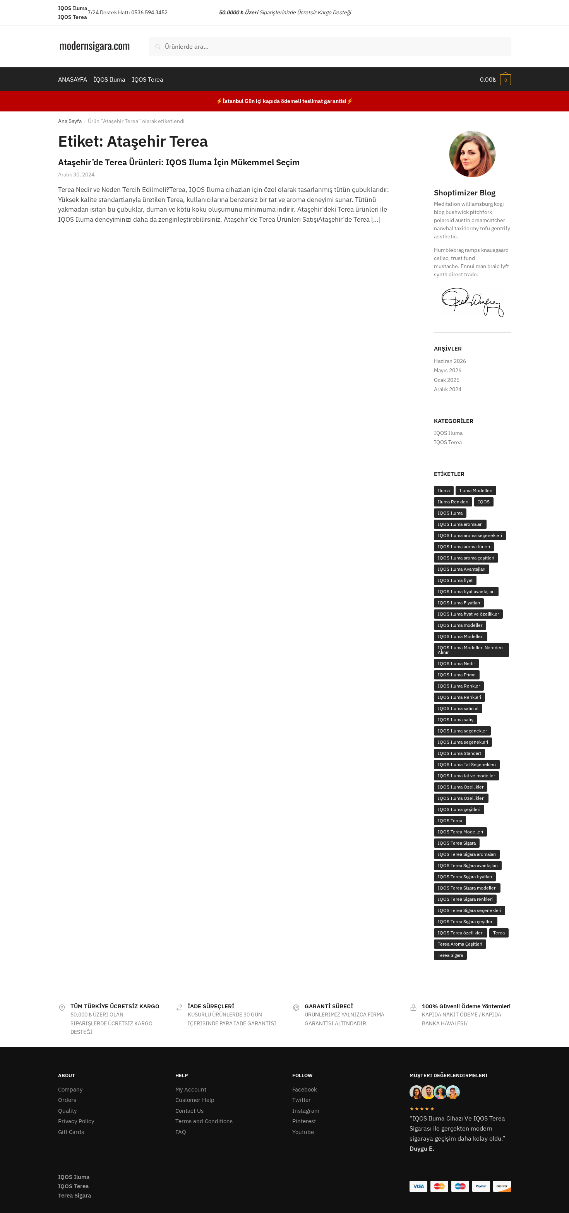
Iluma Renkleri (453, 502)
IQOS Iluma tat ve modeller (466, 775)
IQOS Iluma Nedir (456, 663)
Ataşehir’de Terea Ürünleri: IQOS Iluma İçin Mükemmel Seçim (179, 162)
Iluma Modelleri (475, 490)
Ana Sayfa (70, 121)
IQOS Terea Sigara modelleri (467, 888)
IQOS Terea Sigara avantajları (468, 865)
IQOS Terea (448, 442)
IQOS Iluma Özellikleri (461, 798)
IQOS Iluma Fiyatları (459, 603)
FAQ (180, 1132)
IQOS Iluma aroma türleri (464, 546)
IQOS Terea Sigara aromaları (467, 854)
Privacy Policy (76, 1121)
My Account (190, 1089)
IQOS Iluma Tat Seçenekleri (467, 764)
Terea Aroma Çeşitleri (460, 944)
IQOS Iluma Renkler (459, 686)
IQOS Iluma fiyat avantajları (466, 591)
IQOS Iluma (448, 432)
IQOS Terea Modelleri (460, 832)
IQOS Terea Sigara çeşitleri (466, 921)
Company (70, 1089)
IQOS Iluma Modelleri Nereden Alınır (470, 650)
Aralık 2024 (447, 389)
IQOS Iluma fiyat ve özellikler (468, 614)
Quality (67, 1110)
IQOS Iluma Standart (459, 753)
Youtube (303, 1132)
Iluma (444, 490)
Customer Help (194, 1100)
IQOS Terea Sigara (457, 843)
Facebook (304, 1089)
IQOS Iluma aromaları (460, 524)
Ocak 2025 (446, 379)
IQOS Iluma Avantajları (461, 569)
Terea (499, 933)
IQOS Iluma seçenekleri (463, 742)
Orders (67, 1100)
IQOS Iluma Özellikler (460, 787)
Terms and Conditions (204, 1121)
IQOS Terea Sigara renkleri (465, 899)
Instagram (305, 1110)
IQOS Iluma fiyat (455, 580)
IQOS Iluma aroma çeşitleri (466, 558)
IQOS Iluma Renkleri (459, 697)
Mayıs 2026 (447, 370)
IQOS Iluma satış (455, 719)
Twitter (301, 1100)
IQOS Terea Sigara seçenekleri (469, 910)
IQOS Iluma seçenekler (462, 731)
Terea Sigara (450, 955)
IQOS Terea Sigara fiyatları (465, 876)
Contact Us (189, 1110)
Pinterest (304, 1121)
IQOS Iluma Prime (457, 675)
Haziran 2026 (450, 361)
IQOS (484, 502)
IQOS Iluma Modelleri (460, 636)
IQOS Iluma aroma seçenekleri (470, 535)
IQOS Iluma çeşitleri (459, 809)
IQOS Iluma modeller (460, 625)
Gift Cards (71, 1132)
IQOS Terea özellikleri (460, 933)
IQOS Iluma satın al (458, 708)
